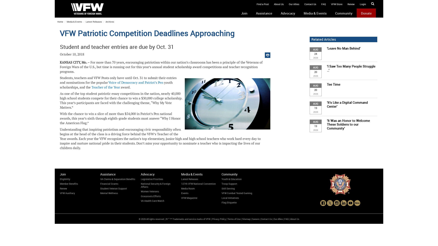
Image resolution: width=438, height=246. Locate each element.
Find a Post (263, 4)
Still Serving (228, 188)
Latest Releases (94, 21)
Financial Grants (109, 183)
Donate (366, 13)
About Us (279, 4)
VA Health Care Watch (152, 200)
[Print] (267, 54)
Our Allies (294, 4)
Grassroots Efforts (151, 196)
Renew (351, 4)
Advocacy (288, 13)
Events (184, 193)
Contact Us (310, 4)
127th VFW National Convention (198, 183)
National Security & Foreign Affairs (155, 185)
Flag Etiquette (229, 202)
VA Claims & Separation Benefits (117, 179)
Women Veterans (150, 191)
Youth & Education (232, 179)
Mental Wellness (109, 193)
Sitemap (246, 219)
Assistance (264, 13)
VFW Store (336, 4)
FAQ (323, 4)
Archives (110, 21)
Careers (255, 219)
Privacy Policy (219, 219)
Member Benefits (69, 183)
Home (60, 21)
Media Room (188, 188)
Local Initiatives (230, 198)
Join (244, 13)
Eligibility (65, 179)
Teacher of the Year (106, 87)
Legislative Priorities (152, 179)
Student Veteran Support (113, 188)
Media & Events (315, 13)
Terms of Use (234, 219)
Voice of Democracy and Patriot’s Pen (135, 82)
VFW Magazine (189, 198)
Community (343, 13)
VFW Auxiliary (67, 193)
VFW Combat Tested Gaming (237, 193)
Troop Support (229, 183)
